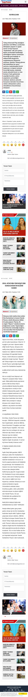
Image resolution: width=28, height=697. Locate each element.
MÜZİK (10, 9)
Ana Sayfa (5, 9)
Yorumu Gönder (10, 189)
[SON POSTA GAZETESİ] (6, 2)
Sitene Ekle (17, 691)
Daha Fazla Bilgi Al (19, 695)
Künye (4, 691)
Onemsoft (16, 688)
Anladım (22, 693)
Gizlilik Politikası (10, 691)
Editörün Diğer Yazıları (13, 154)
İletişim (23, 691)
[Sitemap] (21, 690)
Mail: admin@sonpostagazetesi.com (16, 158)
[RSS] (18, 690)
